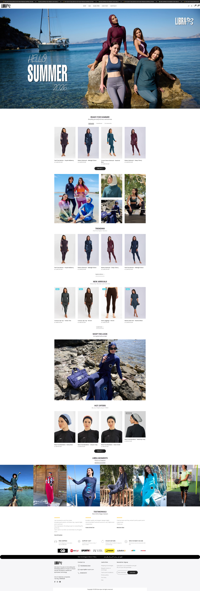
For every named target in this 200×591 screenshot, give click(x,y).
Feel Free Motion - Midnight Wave (134, 280)
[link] (100, 65)
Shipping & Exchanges (107, 578)
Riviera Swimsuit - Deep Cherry (133, 173)
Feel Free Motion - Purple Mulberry (64, 173)
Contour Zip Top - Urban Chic (62, 333)
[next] (193, 64)
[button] (74, 141)
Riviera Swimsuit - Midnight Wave (87, 173)
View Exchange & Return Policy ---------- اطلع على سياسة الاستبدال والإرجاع (100, 569)
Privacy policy (105, 587)
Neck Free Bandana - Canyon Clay (87, 457)
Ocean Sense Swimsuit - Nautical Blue (110, 173)
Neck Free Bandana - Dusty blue (63, 457)
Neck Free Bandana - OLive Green (110, 457)
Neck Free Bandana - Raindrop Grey (135, 452)
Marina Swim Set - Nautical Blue (134, 333)
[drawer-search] (188, 6)
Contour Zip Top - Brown (85, 333)
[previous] (6, 64)
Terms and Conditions (107, 585)
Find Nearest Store (85, 578)
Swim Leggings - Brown (107, 333)
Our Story (103, 590)
